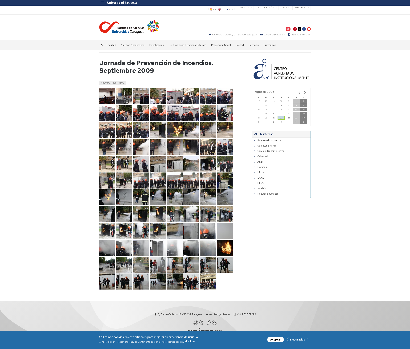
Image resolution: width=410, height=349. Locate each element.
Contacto (286, 7)
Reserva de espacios (269, 140)
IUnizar (261, 172)
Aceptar (275, 339)
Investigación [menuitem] (156, 45)
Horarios (262, 167)
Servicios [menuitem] (254, 45)
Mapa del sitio (302, 7)
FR (232, 9)
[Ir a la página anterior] (299, 92)
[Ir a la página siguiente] (305, 92)
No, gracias (297, 339)
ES (214, 9)
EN (223, 9)
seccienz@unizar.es (274, 34)
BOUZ (261, 177)
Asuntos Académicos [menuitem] (132, 45)
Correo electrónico (266, 7)
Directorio (246, 7)
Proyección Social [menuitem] (221, 45)
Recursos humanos (268, 193)
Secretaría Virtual (266, 145)
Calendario (263, 156)
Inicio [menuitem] (101, 45)
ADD (260, 161)
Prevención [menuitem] (269, 45)
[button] (107, 96)
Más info (189, 341)
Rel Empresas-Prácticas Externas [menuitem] (187, 45)
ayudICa (261, 188)
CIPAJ (261, 183)
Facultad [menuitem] (111, 45)
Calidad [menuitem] (240, 45)
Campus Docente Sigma (270, 151)
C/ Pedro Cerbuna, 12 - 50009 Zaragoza (234, 34)
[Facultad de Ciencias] (121, 27)
